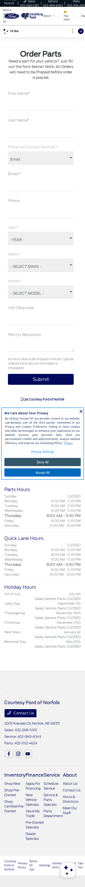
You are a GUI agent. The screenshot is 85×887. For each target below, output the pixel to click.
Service (52, 775)
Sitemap (44, 865)
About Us (70, 783)
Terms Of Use (33, 865)
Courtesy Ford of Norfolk (10, 865)
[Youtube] (27, 753)
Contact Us (23, 713)
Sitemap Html (57, 865)
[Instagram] (18, 753)
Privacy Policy (22, 865)
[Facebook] (8, 753)
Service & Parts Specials (51, 799)
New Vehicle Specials (32, 799)
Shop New (12, 783)
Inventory (15, 775)
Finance (35, 775)
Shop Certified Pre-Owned (14, 806)
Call (43, 399)
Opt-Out (81, 865)
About (70, 775)
